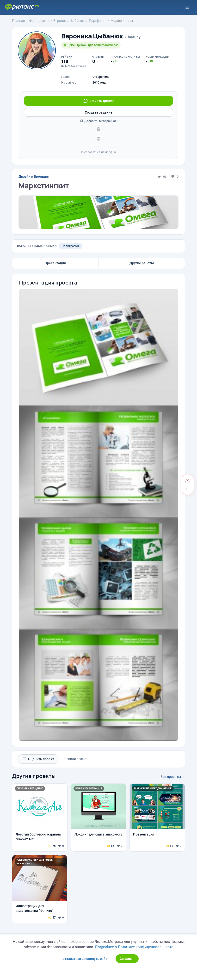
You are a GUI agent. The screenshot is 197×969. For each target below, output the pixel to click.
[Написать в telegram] (98, 129)
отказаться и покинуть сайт (85, 959)
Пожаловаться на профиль (98, 152)
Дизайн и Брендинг (33, 176)
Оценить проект (38, 758)
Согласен (127, 959)
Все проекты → (172, 777)
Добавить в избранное (100, 121)
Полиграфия (71, 246)
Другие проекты (34, 776)
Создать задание (98, 112)
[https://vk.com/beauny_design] (98, 139)
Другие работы (141, 263)
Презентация (55, 263)
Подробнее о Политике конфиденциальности (134, 947)
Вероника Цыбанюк (92, 36)
